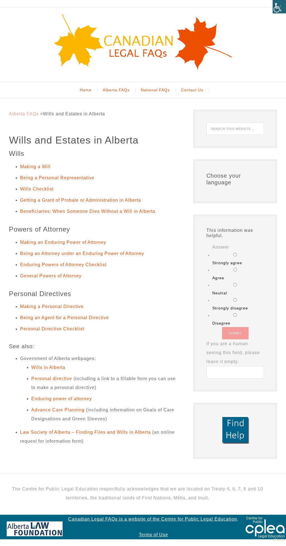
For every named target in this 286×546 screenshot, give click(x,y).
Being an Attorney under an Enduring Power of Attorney (82, 253)
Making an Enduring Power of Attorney (63, 242)
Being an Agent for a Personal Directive (64, 317)
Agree (218, 278)
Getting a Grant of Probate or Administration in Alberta (80, 200)
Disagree (221, 323)
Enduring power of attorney (61, 398)
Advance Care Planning (58, 409)
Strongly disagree (230, 308)
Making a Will (35, 166)
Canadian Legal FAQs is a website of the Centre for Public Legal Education (152, 519)
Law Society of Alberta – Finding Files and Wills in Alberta (85, 432)
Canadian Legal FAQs (143, 42)
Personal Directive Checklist (52, 328)
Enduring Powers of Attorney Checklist (64, 264)
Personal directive (51, 378)
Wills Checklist (37, 189)
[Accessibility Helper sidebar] (279, 6)
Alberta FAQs (24, 113)
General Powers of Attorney (51, 275)
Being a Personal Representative (57, 177)
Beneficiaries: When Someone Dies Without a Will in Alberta (87, 211)
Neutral (219, 293)
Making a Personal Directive (52, 306)
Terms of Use (153, 534)
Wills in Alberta (48, 367)
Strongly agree (227, 263)
